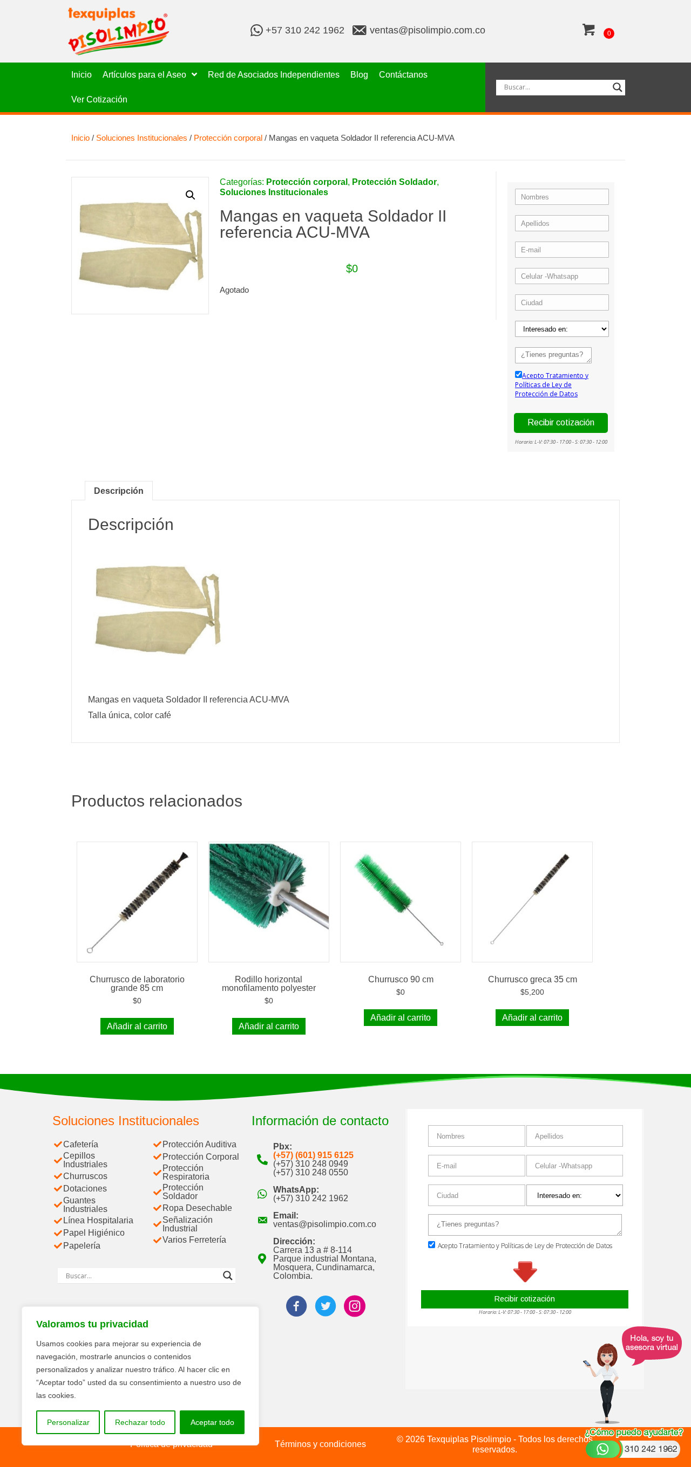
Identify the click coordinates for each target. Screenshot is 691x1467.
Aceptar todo (212, 1422)
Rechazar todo (140, 1422)
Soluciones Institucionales (141, 138)
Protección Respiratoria (185, 1172)
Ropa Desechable (197, 1208)
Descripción (119, 490)
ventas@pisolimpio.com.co (427, 30)
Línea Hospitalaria (98, 1220)
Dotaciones (85, 1188)
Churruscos (85, 1176)
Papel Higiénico (94, 1232)
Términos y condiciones (320, 1444)
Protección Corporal (200, 1156)
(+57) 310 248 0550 (310, 1172)
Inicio (80, 138)
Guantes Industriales (85, 1205)
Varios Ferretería (194, 1239)
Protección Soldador (394, 182)
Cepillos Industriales (85, 1160)
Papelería (81, 1245)
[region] (140, 1375)
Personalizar (68, 1422)
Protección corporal (228, 138)
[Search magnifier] (617, 87)
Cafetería (80, 1144)
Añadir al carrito (137, 1026)
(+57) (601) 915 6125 (313, 1155)
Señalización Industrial (187, 1224)
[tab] (119, 490)
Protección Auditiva (199, 1144)
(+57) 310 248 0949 (310, 1163)
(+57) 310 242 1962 (310, 1198)
